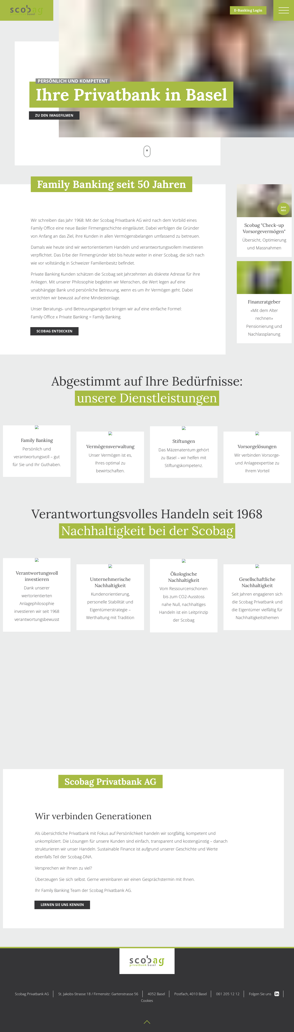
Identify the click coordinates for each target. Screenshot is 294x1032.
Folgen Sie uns (260, 994)
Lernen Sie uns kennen (62, 905)
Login (248, 10)
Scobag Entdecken (54, 331)
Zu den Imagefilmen (54, 115)
